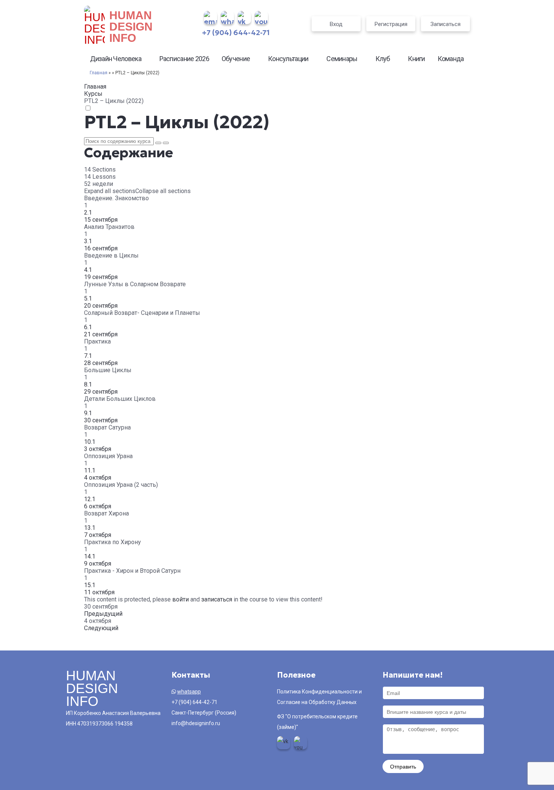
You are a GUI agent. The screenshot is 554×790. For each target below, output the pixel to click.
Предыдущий (103, 613)
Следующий (101, 628)
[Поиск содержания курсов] (158, 143)
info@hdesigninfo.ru (195, 723)
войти (180, 599)
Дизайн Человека (115, 59)
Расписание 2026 (184, 59)
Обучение (236, 59)
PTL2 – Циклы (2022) (176, 121)
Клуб (382, 59)
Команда (451, 59)
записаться (216, 599)
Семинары (341, 59)
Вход (336, 24)
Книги (416, 59)
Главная (98, 72)
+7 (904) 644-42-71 (236, 32)
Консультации (288, 59)
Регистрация (391, 24)
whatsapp (189, 692)
